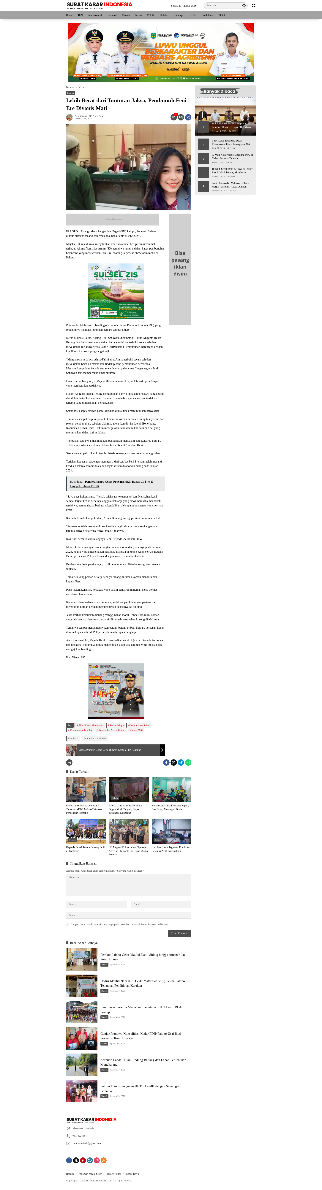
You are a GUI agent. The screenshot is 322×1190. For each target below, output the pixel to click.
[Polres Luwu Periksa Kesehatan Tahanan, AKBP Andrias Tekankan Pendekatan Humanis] (86, 789)
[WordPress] (90, 1160)
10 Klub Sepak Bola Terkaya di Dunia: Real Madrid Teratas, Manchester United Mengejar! (232, 171)
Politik (104, 1043)
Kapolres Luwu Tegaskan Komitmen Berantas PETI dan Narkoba (171, 849)
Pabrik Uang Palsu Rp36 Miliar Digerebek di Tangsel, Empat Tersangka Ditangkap (125, 809)
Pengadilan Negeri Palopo (112, 730)
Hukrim (70, 93)
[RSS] (104, 1160)
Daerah (157, 798)
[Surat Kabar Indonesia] (99, 5)
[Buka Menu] (253, 5)
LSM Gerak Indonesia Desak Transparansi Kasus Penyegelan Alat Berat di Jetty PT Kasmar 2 (231, 142)
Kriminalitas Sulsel (140, 725)
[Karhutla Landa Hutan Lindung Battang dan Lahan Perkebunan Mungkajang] (81, 1065)
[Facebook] (166, 762)
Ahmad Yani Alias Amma (91, 725)
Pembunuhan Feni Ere (81, 730)
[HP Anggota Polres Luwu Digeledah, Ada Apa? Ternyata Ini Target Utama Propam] (129, 831)
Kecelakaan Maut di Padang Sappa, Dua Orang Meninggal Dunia (170, 807)
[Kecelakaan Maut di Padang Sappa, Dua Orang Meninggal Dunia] (171, 789)
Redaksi (70, 1173)
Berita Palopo (117, 725)
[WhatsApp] (188, 762)
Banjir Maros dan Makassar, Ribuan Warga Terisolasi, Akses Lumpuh (230, 185)
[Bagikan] (188, 117)
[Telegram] (181, 762)
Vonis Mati (137, 730)
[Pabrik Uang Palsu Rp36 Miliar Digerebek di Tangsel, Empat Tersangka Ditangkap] (129, 789)
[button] (244, 5)
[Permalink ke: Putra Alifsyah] (70, 117)
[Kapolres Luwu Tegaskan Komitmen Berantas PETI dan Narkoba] (171, 831)
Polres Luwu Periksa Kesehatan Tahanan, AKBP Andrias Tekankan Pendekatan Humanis (84, 809)
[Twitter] (174, 762)
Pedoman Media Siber (90, 1173)
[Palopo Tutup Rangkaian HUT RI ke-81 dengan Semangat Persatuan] (81, 1091)
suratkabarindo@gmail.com (87, 1143)
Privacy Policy (113, 1173)
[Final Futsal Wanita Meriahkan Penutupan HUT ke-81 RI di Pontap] (81, 1012)
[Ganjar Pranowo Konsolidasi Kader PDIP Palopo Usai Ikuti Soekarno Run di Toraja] (81, 1038)
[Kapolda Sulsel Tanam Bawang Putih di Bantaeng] (86, 831)
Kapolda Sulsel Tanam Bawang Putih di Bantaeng (85, 849)
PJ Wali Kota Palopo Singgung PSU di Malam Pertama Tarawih (232, 156)
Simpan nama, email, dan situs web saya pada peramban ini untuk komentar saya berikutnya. (120, 924)
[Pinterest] (83, 1160)
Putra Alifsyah (81, 116)
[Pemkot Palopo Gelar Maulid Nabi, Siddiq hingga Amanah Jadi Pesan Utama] (81, 959)
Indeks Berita (132, 1173)
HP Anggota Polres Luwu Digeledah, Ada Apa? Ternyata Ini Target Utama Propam (128, 851)
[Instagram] (97, 1160)
